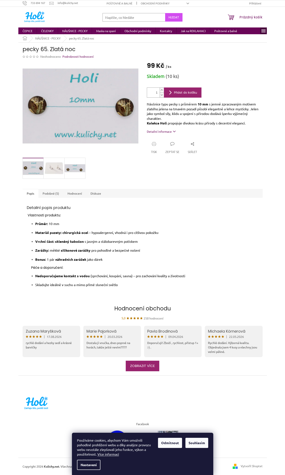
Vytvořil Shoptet (252, 466)
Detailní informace (159, 131)
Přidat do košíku (185, 92)
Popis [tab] (30, 193)
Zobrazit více (142, 365)
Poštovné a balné (119, 3)
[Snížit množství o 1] (162, 95)
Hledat (174, 17)
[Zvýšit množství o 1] (162, 90)
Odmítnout (170, 443)
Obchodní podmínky (155, 3)
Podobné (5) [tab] (51, 193)
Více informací (108, 454)
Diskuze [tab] (95, 193)
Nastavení (89, 465)
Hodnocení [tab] (75, 193)
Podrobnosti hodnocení (78, 56)
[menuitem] (27, 30)
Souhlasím (197, 443)
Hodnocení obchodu (142, 308)
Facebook (142, 424)
